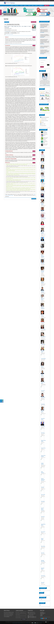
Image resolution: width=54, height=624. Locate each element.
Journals (21, 5)
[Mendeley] (49, 0)
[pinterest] (44, 0)
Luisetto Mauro (43, 344)
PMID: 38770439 (42, 37)
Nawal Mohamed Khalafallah (42, 256)
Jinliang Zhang (43, 397)
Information (16, 5)
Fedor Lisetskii (43, 494)
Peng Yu (42, 248)
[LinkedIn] (47, 0)
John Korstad (43, 390)
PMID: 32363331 (42, 53)
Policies (36, 5)
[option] (45, 79)
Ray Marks (42, 225)
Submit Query (34, 198)
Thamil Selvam (43, 183)
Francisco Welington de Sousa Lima (43, 479)
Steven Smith (43, 197)
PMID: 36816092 (42, 32)
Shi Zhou (42, 211)
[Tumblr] (46, 0)
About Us (12, 5)
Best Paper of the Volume (44, 120)
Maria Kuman (43, 322)
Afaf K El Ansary (43, 575)
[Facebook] (48, 0)
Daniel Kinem (43, 516)
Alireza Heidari (43, 546)
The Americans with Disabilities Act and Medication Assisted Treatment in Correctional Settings (44, 35)
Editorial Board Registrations (45, 117)
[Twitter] (45, 0)
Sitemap (42, 0)
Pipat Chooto (43, 241)
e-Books (29, 5)
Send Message (24, 619)
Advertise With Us (43, 125)
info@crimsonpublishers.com (32, 616)
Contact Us (40, 5)
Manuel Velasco (43, 329)
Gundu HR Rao (43, 426)
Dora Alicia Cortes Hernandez (42, 509)
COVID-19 (47, 5)
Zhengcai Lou (43, 155)
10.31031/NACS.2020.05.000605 (9, 34)
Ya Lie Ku (42, 162)
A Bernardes (42, 582)
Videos (33, 5)
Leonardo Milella (43, 358)
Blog (40, 0)
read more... (8, 616)
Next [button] (50, 79)
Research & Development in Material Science (45, 85)
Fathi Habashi (43, 501)
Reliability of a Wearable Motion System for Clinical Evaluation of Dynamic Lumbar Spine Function (44, 30)
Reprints (25, 5)
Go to (34, 45)
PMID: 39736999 (42, 27)
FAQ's (39, 0)
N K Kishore (42, 263)
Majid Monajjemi (43, 336)
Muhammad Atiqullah (45, 79)
